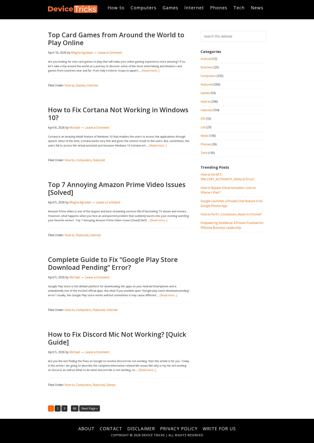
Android (206, 59)
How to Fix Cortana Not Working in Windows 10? (118, 113)
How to (70, 85)
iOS (203, 119)
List (203, 127)
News (204, 136)
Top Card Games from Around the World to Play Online (116, 38)
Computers (83, 160)
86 (75, 408)
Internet (92, 85)
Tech (204, 153)
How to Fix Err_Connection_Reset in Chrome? (231, 214)
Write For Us (219, 429)
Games (80, 85)
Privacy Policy (179, 429)
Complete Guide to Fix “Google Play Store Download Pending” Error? (113, 263)
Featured (99, 160)
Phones (206, 144)
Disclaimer (141, 429)
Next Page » (89, 409)
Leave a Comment (110, 53)
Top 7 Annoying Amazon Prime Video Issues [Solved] (117, 188)
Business (207, 67)
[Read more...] (150, 70)
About (86, 429)
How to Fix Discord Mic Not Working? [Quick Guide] (117, 338)
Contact (111, 429)
